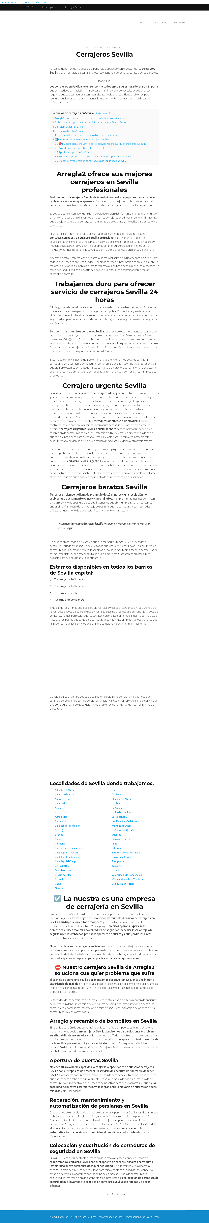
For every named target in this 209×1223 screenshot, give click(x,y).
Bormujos (60, 830)
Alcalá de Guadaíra (65, 794)
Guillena (116, 794)
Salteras (116, 847)
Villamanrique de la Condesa (127, 879)
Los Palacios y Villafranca (125, 821)
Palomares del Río (121, 839)
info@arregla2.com (70, 7)
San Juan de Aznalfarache (126, 852)
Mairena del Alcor (121, 825)
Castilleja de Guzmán (66, 852)
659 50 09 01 (30, 7)
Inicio (143, 22)
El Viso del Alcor (64, 874)
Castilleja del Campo (66, 861)
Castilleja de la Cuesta (67, 856)
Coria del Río (62, 865)
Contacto (179, 22)
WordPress (152, 1216)
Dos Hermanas (63, 870)
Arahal (58, 807)
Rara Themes (124, 1216)
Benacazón (61, 821)
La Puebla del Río (121, 812)
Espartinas (61, 879)
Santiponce (118, 861)
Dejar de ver (102, 113)
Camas (58, 839)
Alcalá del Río (62, 798)
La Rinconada (119, 816)
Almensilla (60, 803)
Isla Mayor (117, 803)
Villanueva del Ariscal (123, 883)
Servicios (158, 22)
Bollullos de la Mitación (67, 825)
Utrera (115, 870)
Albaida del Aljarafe (65, 790)
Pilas (114, 843)
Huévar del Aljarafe (122, 798)
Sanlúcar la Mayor (121, 856)
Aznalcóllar (61, 816)
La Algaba (117, 807)
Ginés (115, 790)
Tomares (116, 865)
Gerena (59, 888)
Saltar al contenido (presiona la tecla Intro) (25, 2)
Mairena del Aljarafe (123, 830)
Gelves (59, 883)
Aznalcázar (61, 812)
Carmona (60, 843)
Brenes (59, 834)
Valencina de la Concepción (127, 874)
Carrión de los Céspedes (68, 847)
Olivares (116, 834)
